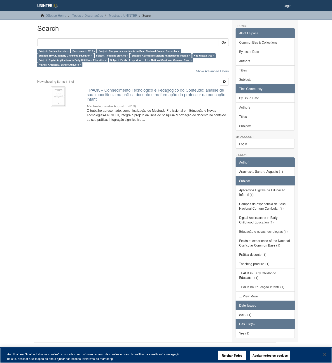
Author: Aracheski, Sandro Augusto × (60, 64)
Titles (243, 70)
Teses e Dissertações (87, 15)
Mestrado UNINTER (123, 15)
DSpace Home (56, 15)
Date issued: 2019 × (83, 51)
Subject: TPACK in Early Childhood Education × (65, 55)
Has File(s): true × (204, 55)
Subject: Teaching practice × (112, 55)
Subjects (245, 79)
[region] (166, 355)
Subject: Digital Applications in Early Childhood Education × (72, 60)
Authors (244, 61)
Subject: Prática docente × (54, 51)
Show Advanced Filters (212, 71)
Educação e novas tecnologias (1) (263, 231)
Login (243, 144)
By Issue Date (249, 51)
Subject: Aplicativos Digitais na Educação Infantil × (161, 55)
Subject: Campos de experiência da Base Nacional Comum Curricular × (139, 51)
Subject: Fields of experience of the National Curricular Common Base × (151, 60)
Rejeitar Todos (232, 355)
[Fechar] (325, 355)
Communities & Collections (258, 42)
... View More (248, 296)
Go (224, 42)
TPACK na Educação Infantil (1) (261, 287)
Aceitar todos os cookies (270, 355)
